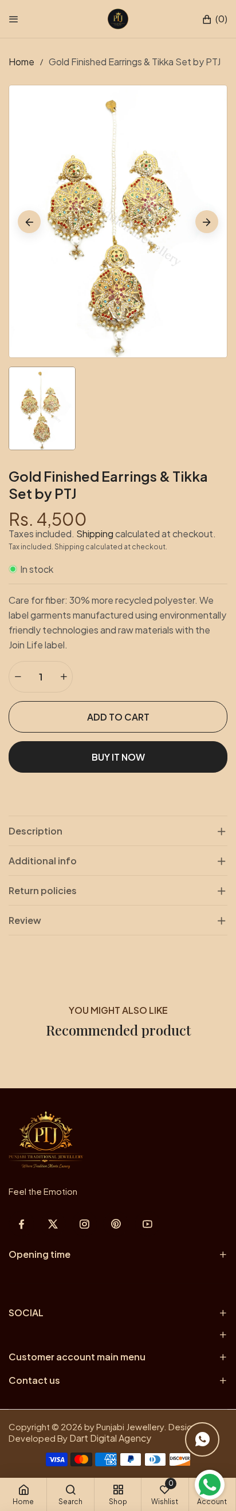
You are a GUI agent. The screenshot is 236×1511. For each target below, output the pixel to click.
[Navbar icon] (14, 19)
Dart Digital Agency (110, 1438)
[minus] (17, 677)
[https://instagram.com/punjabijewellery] (84, 1224)
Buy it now (118, 757)
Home (21, 62)
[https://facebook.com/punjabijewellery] (21, 1224)
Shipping (94, 534)
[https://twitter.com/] (53, 1224)
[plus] (63, 677)
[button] (214, 19)
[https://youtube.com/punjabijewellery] (147, 1224)
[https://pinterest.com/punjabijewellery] (116, 1224)
